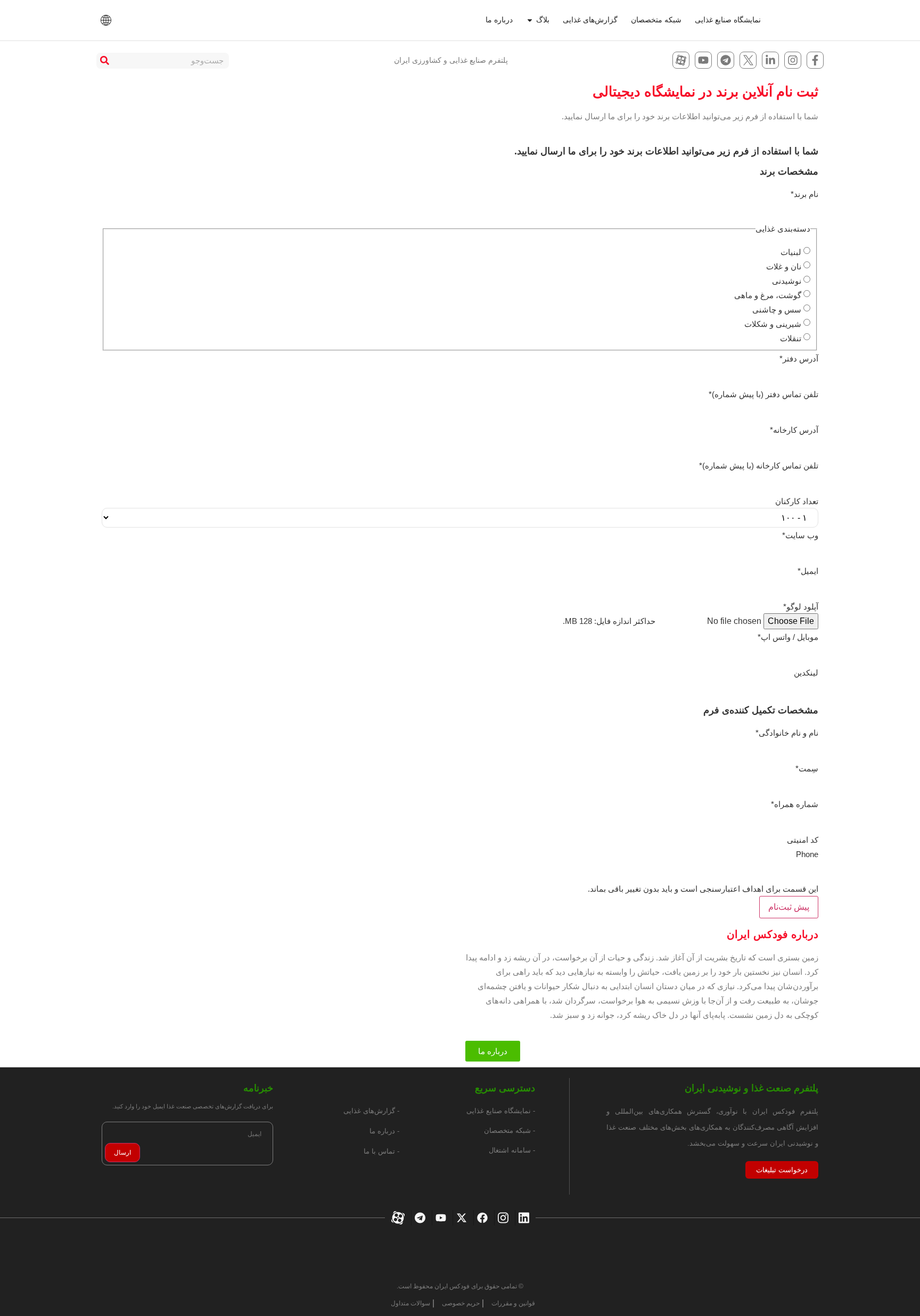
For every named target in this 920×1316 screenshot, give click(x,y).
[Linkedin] (522, 1217)
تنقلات (790, 338)
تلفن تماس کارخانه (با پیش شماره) (758, 466)
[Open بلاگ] (529, 20)
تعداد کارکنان (796, 501)
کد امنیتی (802, 840)
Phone (807, 854)
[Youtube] (703, 60)
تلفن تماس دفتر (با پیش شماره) (763, 394)
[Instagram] (792, 60)
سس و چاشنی (776, 310)
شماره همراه (794, 804)
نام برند (804, 194)
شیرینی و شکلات (772, 324)
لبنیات (791, 252)
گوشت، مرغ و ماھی (767, 295)
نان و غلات (783, 266)
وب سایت (800, 535)
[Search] (104, 61)
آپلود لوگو (800, 607)
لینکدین (806, 673)
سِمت (806, 768)
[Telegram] (725, 60)
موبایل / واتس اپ (788, 637)
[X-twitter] (460, 1217)
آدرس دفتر (798, 359)
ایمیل (808, 571)
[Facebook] (481, 1217)
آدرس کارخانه (794, 430)
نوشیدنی (786, 281)
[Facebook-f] (815, 60)
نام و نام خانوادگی (786, 733)
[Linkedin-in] (770, 60)
